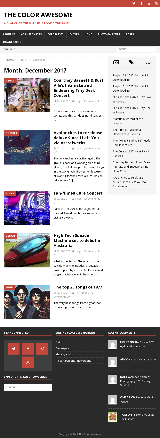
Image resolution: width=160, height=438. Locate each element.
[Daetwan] (112, 382)
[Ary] (112, 364)
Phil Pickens (82, 292)
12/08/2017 (63, 101)
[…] (56, 120)
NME (58, 342)
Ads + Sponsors (31, 34)
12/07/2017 (63, 148)
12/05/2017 (63, 198)
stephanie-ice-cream (143, 359)
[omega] (112, 402)
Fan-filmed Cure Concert (78, 193)
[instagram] (149, 3)
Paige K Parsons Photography (73, 360)
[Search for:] (136, 49)
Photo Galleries (109, 34)
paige (78, 101)
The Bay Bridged (65, 354)
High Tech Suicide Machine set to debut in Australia (78, 240)
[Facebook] (141, 3)
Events (74, 34)
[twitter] (133, 3)
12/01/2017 (63, 292)
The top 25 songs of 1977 (78, 287)
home (88, 34)
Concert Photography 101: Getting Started (135, 381)
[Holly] (112, 347)
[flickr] (156, 3)
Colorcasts (55, 34)
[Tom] (112, 419)
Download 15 (12, 42)
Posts (130, 34)
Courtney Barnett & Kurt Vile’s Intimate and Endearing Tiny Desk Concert (79, 88)
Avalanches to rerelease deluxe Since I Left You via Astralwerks (78, 137)
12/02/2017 (63, 251)
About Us (9, 34)
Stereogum (62, 348)
